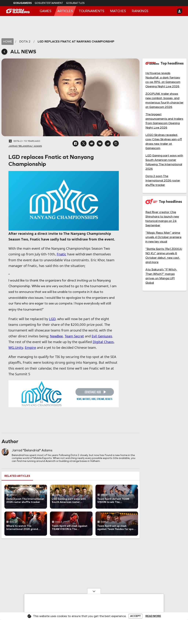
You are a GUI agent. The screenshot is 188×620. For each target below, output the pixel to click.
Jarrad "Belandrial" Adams (32, 450)
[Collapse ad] (94, 591)
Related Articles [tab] (17, 476)
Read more (153, 616)
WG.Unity (15, 347)
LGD (52, 318)
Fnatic (61, 254)
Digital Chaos (103, 341)
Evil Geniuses (102, 336)
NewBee (56, 336)
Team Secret (74, 336)
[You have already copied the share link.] (116, 143)
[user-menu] (179, 11)
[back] (4, 52)
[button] (75, 143)
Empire (30, 347)
